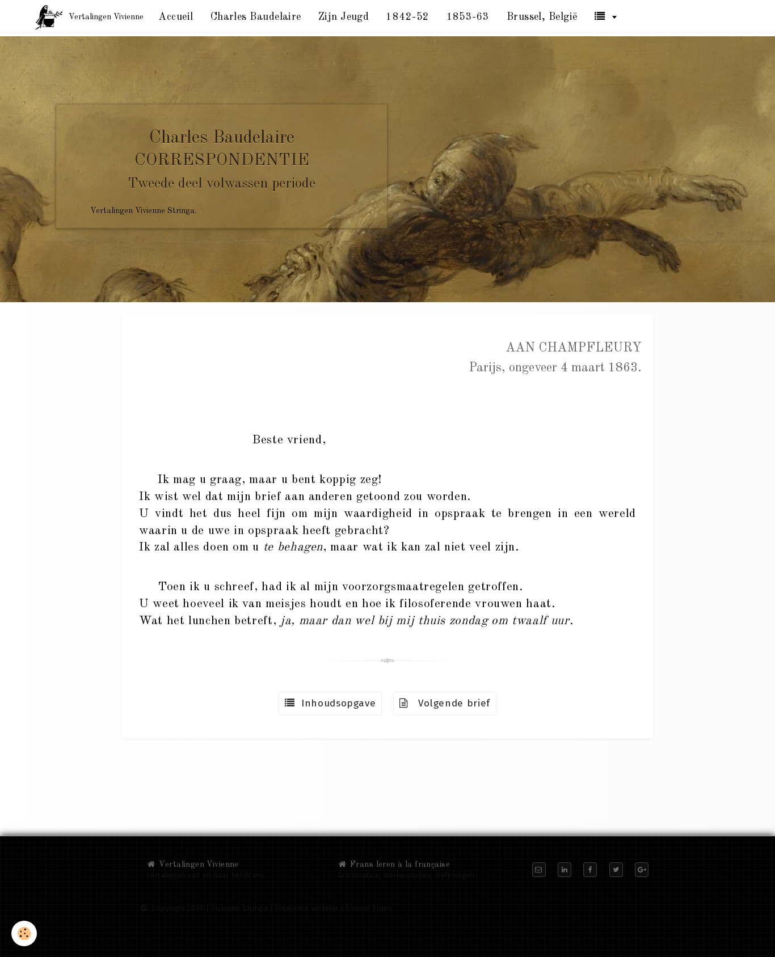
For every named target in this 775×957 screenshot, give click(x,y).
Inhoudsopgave (335, 703)
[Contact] (539, 869)
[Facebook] (590, 869)
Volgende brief (449, 703)
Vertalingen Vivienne (198, 865)
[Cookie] (24, 933)
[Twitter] (616, 869)
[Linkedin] (564, 869)
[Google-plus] (641, 869)
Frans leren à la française (399, 865)
